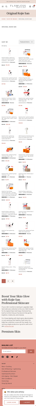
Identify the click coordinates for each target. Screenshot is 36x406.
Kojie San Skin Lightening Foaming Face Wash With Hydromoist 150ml (8, 137)
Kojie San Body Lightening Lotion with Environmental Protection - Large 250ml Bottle (9, 213)
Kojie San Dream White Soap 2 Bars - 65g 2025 (26, 212)
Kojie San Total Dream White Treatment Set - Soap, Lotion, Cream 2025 (9, 99)
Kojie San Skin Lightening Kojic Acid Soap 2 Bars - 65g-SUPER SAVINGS (26, 156)
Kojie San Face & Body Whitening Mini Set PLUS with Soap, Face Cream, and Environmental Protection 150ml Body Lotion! (26, 60)
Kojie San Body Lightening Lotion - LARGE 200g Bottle (25, 192)
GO (31, 351)
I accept (27, 402)
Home (3, 19)
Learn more (11, 402)
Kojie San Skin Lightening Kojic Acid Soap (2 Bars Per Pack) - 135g (9, 249)
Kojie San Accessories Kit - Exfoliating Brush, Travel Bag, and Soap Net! (26, 268)
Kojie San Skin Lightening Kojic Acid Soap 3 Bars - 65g (9, 155)
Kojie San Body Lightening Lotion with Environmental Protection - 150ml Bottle (8, 59)
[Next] (13, 281)
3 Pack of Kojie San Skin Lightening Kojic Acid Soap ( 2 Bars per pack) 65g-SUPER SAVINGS (26, 79)
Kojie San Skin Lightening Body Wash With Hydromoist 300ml (26, 117)
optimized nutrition (8, 374)
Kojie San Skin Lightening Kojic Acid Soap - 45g (9, 174)
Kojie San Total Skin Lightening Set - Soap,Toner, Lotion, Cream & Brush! (9, 118)
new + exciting (7, 366)
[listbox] (26, 42)
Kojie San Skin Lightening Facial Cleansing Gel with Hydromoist (9, 78)
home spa (5, 381)
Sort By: (5, 42)
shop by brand (12, 19)
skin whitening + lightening (11, 369)
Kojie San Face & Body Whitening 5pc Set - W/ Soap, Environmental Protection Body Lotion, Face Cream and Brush (9, 193)
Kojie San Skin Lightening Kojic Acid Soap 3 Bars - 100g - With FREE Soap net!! (26, 249)
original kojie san (25, 19)
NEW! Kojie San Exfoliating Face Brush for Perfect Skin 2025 (26, 136)
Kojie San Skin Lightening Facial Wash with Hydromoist (26, 231)
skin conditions (7, 378)
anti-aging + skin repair (10, 376)
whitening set (9, 326)
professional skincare (9, 371)
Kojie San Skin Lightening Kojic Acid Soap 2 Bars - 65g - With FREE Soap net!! (26, 99)
